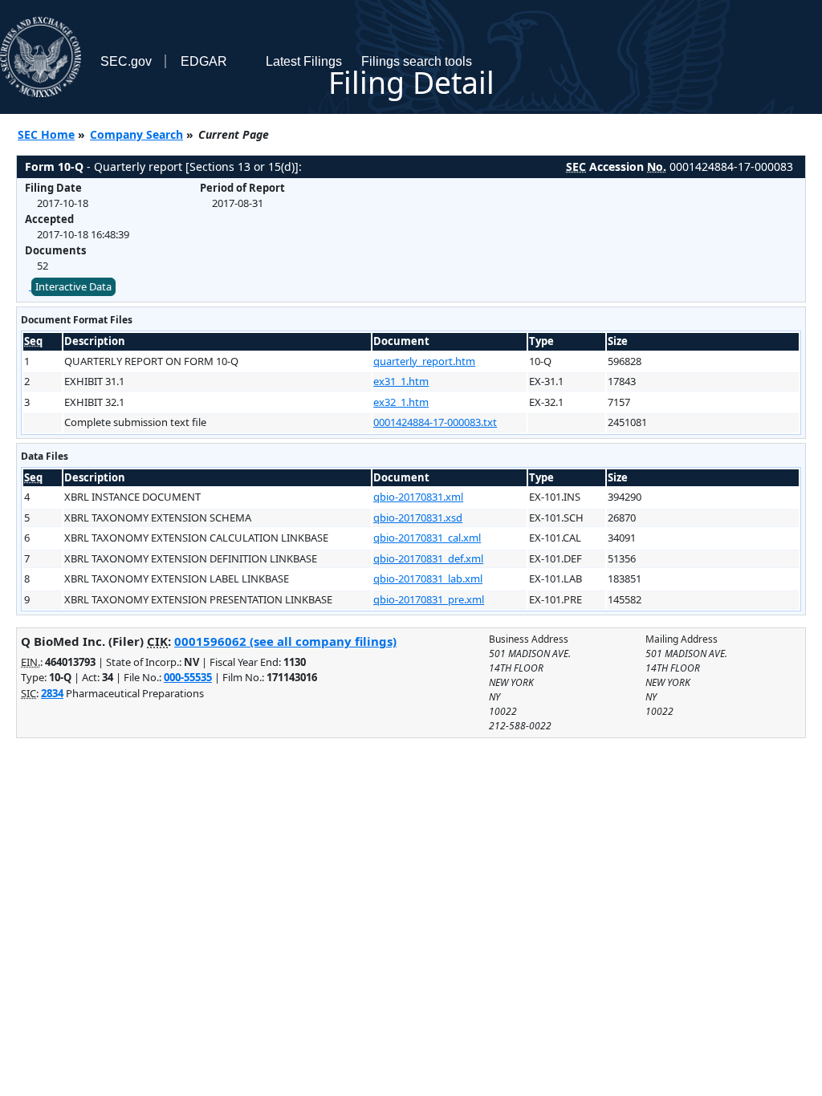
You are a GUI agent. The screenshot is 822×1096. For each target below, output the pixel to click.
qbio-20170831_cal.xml (427, 537)
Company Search (136, 134)
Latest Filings (304, 61)
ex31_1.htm (401, 381)
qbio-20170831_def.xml (428, 558)
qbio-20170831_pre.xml (428, 599)
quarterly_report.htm (424, 361)
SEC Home (46, 134)
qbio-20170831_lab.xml (427, 578)
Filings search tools (416, 61)
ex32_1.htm (401, 402)
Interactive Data (73, 286)
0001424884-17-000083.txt (435, 422)
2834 (52, 693)
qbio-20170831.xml (418, 496)
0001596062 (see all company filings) (285, 641)
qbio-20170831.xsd (417, 517)
